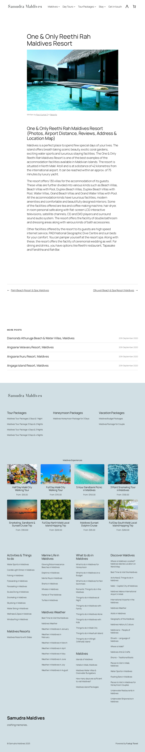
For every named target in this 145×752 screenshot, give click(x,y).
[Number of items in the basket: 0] (134, 6)
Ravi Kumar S (42, 114)
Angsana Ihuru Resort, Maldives (28, 356)
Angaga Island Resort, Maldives (28, 365)
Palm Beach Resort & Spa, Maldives (30, 290)
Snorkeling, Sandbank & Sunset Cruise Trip (22, 524)
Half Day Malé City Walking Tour (22, 488)
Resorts (53, 114)
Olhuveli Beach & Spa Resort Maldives (113, 290)
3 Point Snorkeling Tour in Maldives (123, 488)
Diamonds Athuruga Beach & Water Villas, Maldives (40, 338)
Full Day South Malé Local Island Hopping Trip (123, 524)
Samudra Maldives (26, 718)
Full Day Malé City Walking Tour (55, 488)
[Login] (127, 6)
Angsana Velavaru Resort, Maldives (30, 347)
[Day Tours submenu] (74, 6)
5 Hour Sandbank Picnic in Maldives (89, 488)
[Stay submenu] (105, 6)
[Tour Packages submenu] (95, 6)
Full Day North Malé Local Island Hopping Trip (56, 524)
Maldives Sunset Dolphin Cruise (89, 524)
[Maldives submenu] (59, 6)
